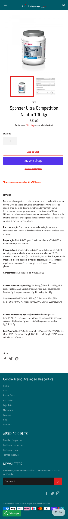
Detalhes (7, 195)
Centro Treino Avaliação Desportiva (21, 503)
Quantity (7, 134)
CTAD (5, 390)
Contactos (7, 424)
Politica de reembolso (12, 445)
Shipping (30, 125)
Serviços (7, 414)
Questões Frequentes (12, 440)
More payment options (33, 168)
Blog (5, 419)
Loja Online (8, 405)
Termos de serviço (11, 454)
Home (6, 385)
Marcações (8, 409)
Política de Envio (10, 449)
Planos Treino (9, 395)
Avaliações (8, 400)
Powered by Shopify (42, 503)
